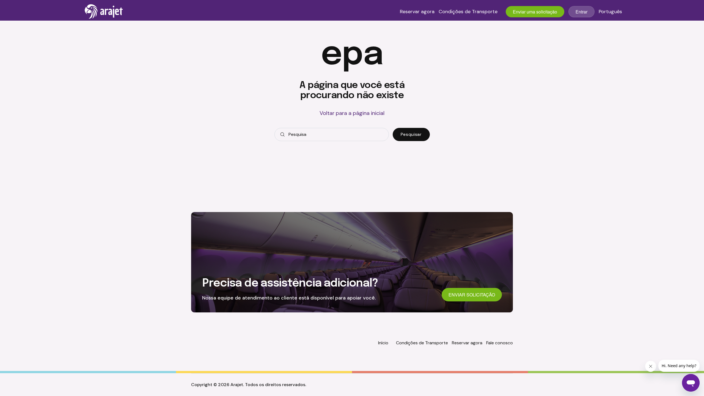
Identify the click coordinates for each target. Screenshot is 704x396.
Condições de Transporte (468, 12)
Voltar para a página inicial (352, 113)
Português (610, 12)
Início (383, 343)
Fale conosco (499, 343)
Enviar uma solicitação (535, 12)
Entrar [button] (581, 12)
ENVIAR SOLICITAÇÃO (472, 295)
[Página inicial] (104, 11)
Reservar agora (417, 12)
